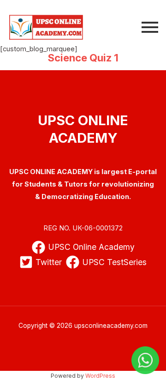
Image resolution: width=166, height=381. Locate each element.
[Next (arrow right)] (150, 191)
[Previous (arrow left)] (16, 191)
